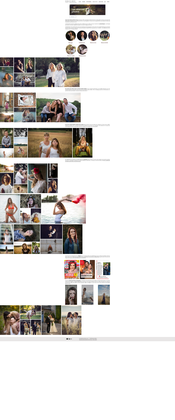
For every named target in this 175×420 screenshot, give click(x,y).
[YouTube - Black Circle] (69, 339)
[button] (84, 2)
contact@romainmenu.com (84, 338)
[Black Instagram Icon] (71, 339)
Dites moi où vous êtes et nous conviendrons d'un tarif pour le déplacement (86, 256)
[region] (87, 11)
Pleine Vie (79, 281)
